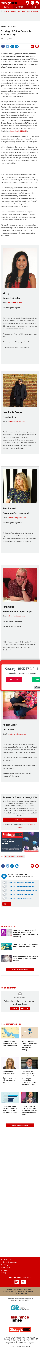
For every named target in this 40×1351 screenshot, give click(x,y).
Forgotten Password (22, 1289)
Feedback (20, 1291)
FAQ (4, 1273)
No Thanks (14, 679)
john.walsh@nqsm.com (16, 616)
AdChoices (6, 1267)
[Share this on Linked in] (12, 46)
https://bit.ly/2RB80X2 (18, 131)
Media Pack (30, 1291)
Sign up (6, 904)
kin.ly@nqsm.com (15, 302)
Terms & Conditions (10, 1262)
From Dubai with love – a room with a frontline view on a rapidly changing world (29, 1110)
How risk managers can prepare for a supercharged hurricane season (25, 958)
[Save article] (37, 46)
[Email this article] (17, 46)
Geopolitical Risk (8, 27)
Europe (33, 7)
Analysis (6, 11)
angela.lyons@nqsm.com (17, 734)
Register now (20, 820)
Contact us (7, 1259)
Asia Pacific (20, 7)
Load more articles (20, 970)
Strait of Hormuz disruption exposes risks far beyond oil (9, 1043)
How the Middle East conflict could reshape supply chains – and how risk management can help (9, 1076)
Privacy (5, 1265)
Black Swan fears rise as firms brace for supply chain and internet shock (9, 1109)
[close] (38, 42)
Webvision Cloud (25, 1346)
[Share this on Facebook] (3, 46)
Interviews (34, 11)
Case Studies (15, 11)
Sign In (9, 1289)
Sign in (12, 42)
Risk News (20, 856)
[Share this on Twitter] (7, 46)
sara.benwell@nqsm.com (17, 518)
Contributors (8, 1291)
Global (6, 7)
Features (25, 11)
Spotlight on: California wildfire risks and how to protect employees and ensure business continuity (25, 933)
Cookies (5, 1270)
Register (24, 1008)
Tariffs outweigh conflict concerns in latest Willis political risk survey (29, 1045)
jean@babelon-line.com (16, 421)
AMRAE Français (9, 856)
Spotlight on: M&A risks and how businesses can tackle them (25, 945)
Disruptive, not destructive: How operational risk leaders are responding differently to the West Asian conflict (29, 1077)
